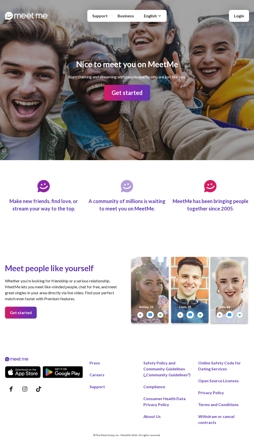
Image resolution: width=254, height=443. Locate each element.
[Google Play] (63, 372)
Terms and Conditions (218, 404)
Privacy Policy (211, 392)
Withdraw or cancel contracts (216, 419)
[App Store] (23, 372)
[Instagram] (25, 389)
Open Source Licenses (218, 380)
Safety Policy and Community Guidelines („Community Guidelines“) (166, 368)
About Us (152, 416)
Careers (97, 374)
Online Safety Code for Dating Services (219, 365)
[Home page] (26, 16)
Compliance (154, 386)
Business (126, 15)
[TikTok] (39, 389)
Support (100, 15)
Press (95, 362)
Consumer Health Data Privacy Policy (164, 401)
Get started (127, 92)
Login (239, 15)
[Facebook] (11, 389)
